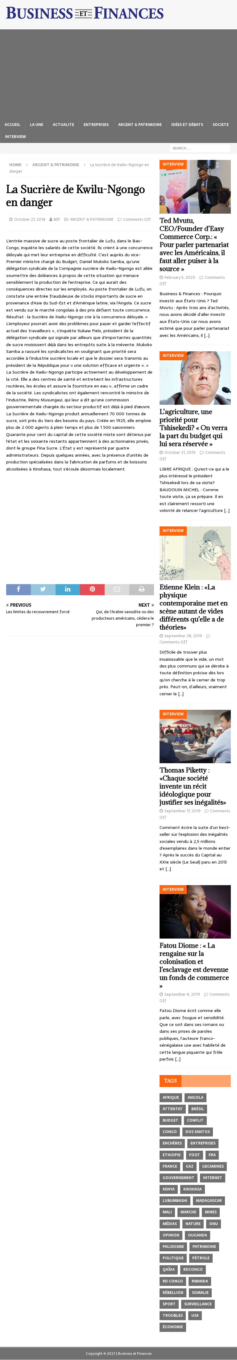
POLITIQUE (173, 1258)
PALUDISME (173, 1247)
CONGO (170, 1132)
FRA (212, 1155)
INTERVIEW (15, 137)
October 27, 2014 (29, 219)
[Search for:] (200, 147)
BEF (57, 219)
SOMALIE (200, 1293)
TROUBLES (173, 1315)
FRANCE (170, 1166)
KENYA (169, 1189)
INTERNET (212, 1178)
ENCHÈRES (172, 1143)
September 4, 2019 (182, 994)
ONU (213, 1224)
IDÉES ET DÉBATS (187, 125)
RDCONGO (193, 1269)
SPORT (169, 1304)
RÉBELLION (173, 1293)
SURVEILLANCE (198, 1304)
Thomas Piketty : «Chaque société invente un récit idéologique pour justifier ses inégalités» (193, 786)
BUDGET (170, 1120)
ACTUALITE (63, 125)
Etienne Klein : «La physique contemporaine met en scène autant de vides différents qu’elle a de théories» (194, 607)
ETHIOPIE (172, 1155)
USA (195, 1315)
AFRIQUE (171, 1097)
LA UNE (36, 125)
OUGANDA (197, 1235)
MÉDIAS (170, 1224)
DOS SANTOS (197, 1132)
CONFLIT (195, 1120)
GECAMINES (213, 1166)
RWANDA (200, 1281)
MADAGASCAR (209, 1201)
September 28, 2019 (183, 636)
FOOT (194, 1155)
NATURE (193, 1224)
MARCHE (188, 1212)
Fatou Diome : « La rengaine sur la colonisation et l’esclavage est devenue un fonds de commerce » (194, 965)
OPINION (171, 1235)
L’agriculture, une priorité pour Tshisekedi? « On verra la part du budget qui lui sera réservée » (193, 428)
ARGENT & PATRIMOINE (140, 125)
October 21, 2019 (180, 452)
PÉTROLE (201, 1258)
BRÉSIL (197, 1109)
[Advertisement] (118, 72)
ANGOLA (195, 1097)
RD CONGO (173, 1281)
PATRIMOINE (204, 1247)
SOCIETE (221, 125)
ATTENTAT (173, 1109)
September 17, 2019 (182, 811)
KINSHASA (192, 1189)
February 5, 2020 (179, 277)
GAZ (189, 1166)
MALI (167, 1212)
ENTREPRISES (96, 125)
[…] (207, 335)
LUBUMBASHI (175, 1201)
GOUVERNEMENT (178, 1178)
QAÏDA (169, 1269)
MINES (211, 1212)
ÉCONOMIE (173, 1327)
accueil (12, 125)
